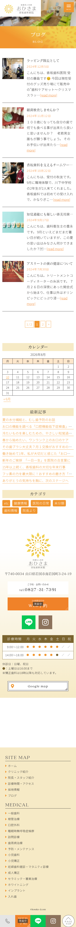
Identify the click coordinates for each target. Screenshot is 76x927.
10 (7, 377)
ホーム (12, 766)
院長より (29, 510)
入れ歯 (12, 896)
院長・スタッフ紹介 (21, 777)
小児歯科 (14, 855)
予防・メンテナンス (21, 849)
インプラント (17, 890)
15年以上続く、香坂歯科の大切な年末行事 (33, 467)
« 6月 (7, 399)
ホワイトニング (18, 885)
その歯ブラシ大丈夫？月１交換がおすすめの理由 (38, 446)
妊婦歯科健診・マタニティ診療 (28, 867)
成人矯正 (14, 873)
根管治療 (14, 819)
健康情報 (20, 503)
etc (6, 503)
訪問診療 (14, 837)
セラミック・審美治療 (22, 879)
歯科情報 (10, 510)
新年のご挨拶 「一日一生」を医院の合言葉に (36, 460)
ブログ (12, 795)
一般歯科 (14, 813)
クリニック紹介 (18, 771)
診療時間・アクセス (21, 783)
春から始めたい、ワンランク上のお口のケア (35, 440)
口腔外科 (14, 825)
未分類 (59, 503)
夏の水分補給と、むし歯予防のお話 (28, 419)
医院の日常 (41, 503)
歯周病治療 (15, 843)
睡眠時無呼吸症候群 (21, 831)
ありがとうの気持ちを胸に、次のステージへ (35, 480)
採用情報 (14, 789)
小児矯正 (14, 861)
